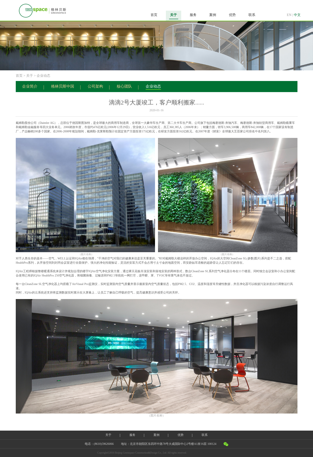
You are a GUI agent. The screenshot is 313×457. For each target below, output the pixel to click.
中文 (297, 15)
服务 (132, 435)
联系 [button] (251, 15)
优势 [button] (232, 15)
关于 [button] (173, 15)
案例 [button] (212, 15)
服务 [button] (193, 15)
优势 (181, 435)
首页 (154, 15)
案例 (156, 435)
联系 (205, 435)
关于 (29, 75)
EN (289, 15)
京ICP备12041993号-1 (204, 452)
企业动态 (43, 75)
